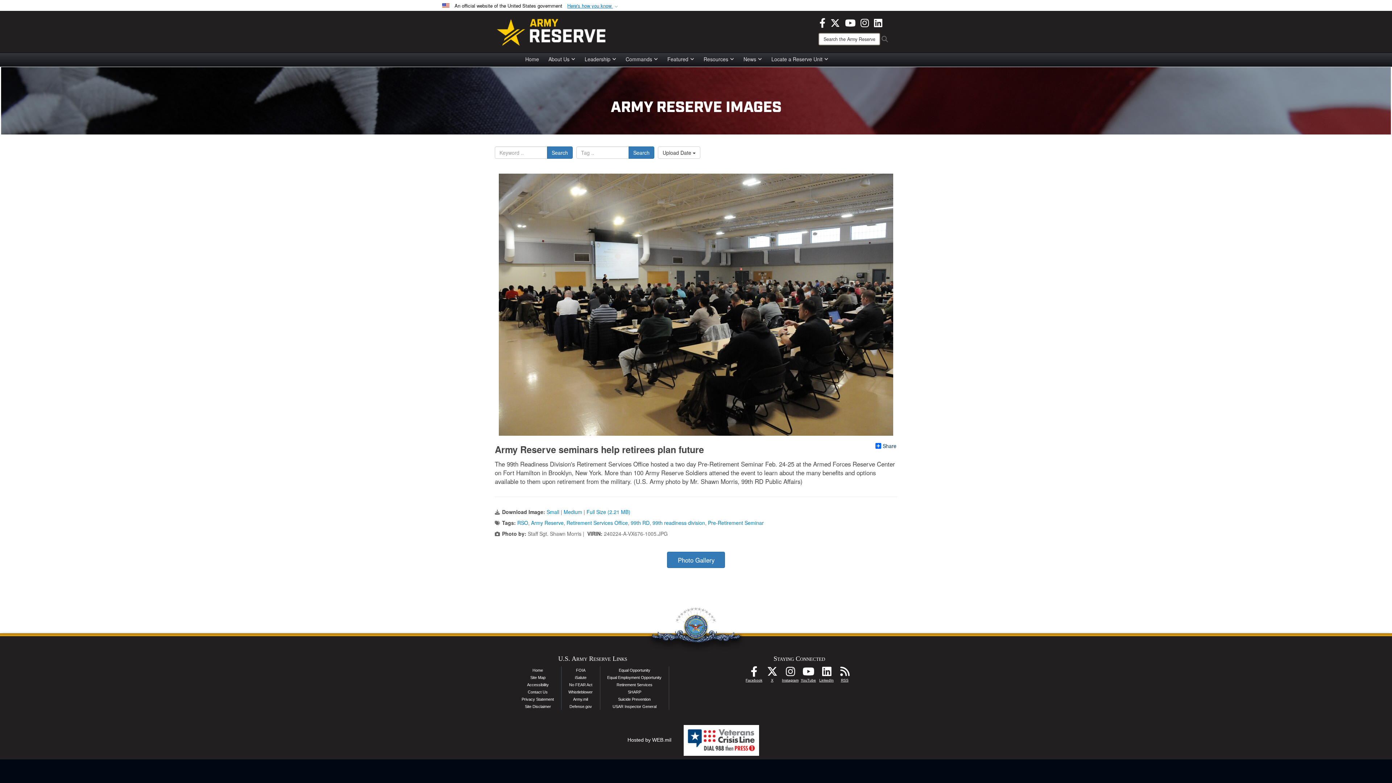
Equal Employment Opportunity (634, 677)
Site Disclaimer (538, 706)
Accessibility (538, 685)
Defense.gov (580, 706)
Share (889, 446)
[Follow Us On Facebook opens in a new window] (754, 673)
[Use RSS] (845, 673)
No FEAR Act (580, 685)
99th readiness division (678, 522)
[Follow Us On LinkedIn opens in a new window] (826, 673)
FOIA (580, 670)
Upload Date (678, 152)
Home (532, 59)
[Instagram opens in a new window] (865, 22)
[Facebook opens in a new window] (822, 22)
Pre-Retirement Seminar (736, 522)
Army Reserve (547, 522)
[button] (593, 6)
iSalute (581, 677)
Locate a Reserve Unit (797, 59)
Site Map (538, 677)
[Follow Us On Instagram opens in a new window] (790, 673)
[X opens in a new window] (835, 22)
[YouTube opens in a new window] (850, 22)
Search (560, 152)
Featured (677, 59)
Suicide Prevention (634, 699)
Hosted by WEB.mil (649, 740)
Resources (716, 59)
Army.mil (580, 699)
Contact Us (538, 692)
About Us (558, 59)
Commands (639, 59)
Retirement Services (634, 685)
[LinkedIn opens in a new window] (878, 22)
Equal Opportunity (634, 670)
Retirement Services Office (597, 522)
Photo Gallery (696, 560)
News (749, 59)
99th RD (640, 522)
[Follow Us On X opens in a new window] (772, 673)
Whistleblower (580, 692)
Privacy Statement (538, 699)
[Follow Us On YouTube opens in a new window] (808, 673)
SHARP (634, 692)
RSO (522, 522)
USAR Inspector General (634, 706)
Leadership (597, 59)
